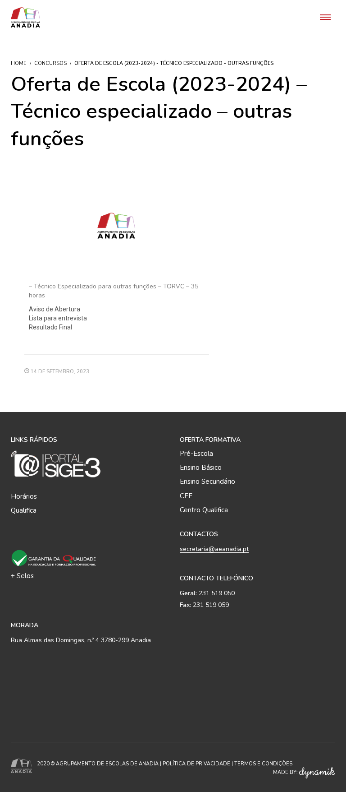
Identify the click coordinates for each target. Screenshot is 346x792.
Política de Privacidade (196, 763)
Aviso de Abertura (54, 309)
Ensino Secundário (207, 481)
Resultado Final (50, 327)
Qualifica (23, 510)
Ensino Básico (201, 467)
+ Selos (22, 575)
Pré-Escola (196, 453)
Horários (24, 496)
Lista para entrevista (58, 318)
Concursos (50, 63)
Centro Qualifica (204, 509)
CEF (186, 495)
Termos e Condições (263, 763)
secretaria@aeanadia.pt (214, 549)
